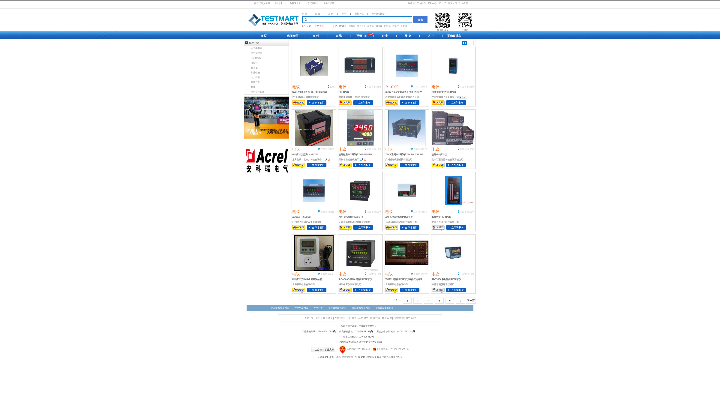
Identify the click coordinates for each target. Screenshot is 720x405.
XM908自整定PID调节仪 (444, 92)
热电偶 (387, 26)
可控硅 (254, 63)
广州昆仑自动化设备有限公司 (307, 222)
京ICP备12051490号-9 (358, 349)
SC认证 (442, 3)
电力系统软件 (257, 92)
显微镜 (403, 26)
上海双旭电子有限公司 (303, 284)
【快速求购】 (330, 3)
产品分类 (318, 308)
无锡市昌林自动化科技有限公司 (354, 222)
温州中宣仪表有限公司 (350, 284)
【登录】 (278, 3)
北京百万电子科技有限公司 (445, 222)
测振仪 (379, 26)
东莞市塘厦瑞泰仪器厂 (443, 284)
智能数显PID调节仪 (441, 217)
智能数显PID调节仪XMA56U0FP (355, 154)
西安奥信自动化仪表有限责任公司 (402, 97)
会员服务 (363, 318)
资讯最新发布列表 (361, 308)
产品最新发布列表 (280, 308)
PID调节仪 (344, 92)
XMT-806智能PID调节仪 (351, 217)
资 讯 (339, 35)
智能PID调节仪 (439, 154)
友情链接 (339, 318)
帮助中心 (432, 3)
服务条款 (410, 318)
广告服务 (351, 318)
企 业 (317, 13)
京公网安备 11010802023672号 (392, 349)
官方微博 (421, 3)
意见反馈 (387, 318)
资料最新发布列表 (337, 308)
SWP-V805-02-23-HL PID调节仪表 (309, 92)
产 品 (304, 13)
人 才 (431, 35)
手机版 (411, 3)
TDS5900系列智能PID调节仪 (446, 279)
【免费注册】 (294, 3)
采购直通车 (454, 35)
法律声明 (399, 318)
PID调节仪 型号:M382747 (305, 154)
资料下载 (359, 13)
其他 (253, 87)
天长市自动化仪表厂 (349, 159)
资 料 (343, 13)
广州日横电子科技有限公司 (305, 97)
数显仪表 (255, 72)
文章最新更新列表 (385, 308)
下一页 (471, 300)
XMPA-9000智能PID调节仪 (399, 217)
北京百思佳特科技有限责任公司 (447, 159)
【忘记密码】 (312, 3)
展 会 (408, 35)
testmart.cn (347, 357)
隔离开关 (255, 82)
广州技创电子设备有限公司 (445, 97)
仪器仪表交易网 (262, 3)
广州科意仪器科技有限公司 (398, 159)
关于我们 (316, 318)
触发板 (254, 67)
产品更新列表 (301, 308)
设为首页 (452, 3)
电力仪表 (255, 77)
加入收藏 (463, 3)
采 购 (330, 13)
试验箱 (352, 26)
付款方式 (375, 318)
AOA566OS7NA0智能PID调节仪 (355, 279)
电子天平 (361, 26)
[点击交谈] (334, 331)
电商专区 (292, 35)
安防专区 (319, 26)
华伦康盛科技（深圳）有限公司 (354, 97)
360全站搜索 (378, 13)
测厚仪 (395, 26)
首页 (264, 35)
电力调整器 (256, 53)
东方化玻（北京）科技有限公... (307, 159)
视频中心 (362, 35)
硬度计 (370, 26)
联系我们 (328, 318)
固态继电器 (256, 48)
